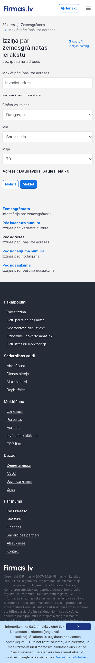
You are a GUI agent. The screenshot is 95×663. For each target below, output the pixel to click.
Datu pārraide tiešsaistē (26, 320)
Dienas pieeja (18, 374)
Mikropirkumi (17, 382)
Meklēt (28, 184)
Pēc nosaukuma (16, 265)
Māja (6, 149)
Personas (14, 419)
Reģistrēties (16, 390)
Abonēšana (16, 366)
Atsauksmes (16, 543)
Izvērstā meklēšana (22, 435)
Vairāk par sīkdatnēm (72, 657)
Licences (14, 527)
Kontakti (13, 551)
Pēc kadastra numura (21, 223)
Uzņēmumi (15, 411)
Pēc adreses (13, 237)
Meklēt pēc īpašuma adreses (25, 73)
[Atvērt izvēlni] (88, 8)
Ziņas (11, 489)
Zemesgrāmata (33, 25)
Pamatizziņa (16, 312)
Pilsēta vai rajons (15, 105)
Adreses (13, 427)
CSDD (11, 473)
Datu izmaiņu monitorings (27, 344)
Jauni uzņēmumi (19, 481)
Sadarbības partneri (23, 535)
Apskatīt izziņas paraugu (80, 44)
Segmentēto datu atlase (26, 328)
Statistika (14, 519)
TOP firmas (15, 444)
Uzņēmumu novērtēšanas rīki (30, 336)
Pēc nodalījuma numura (23, 251)
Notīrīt (10, 184)
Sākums (8, 25)
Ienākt (71, 8)
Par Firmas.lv (17, 511)
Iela (5, 127)
